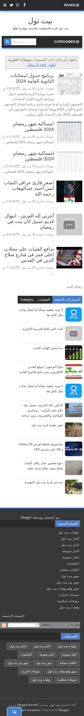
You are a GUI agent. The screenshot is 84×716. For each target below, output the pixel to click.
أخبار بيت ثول (70, 538)
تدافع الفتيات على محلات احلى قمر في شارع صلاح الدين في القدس (29, 254)
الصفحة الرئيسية (13, 616)
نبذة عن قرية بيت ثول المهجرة (44, 482)
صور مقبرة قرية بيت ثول (47, 425)
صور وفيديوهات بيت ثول (62, 588)
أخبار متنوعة (70, 551)
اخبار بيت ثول (70, 545)
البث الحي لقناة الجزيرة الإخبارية (42, 328)
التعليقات (44, 299)
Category (26, 299)
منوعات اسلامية (68, 601)
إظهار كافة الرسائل (41, 65)
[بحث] (7, 41)
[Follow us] (11, 5)
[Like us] (24, 5)
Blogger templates (28, 710)
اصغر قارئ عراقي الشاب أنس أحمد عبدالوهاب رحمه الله (29, 188)
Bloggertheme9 (27, 705)
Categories (65, 41)
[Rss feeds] (5, 5)
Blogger (26, 517)
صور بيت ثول (70, 576)
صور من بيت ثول (67, 582)
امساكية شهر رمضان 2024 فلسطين (33, 126)
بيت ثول (55, 705)
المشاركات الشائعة (67, 299)
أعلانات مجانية (69, 570)
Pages (70, 5)
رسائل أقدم (74, 286)
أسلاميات (73, 563)
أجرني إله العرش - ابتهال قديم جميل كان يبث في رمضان (29, 221)
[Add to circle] (18, 5)
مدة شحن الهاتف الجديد (48, 348)
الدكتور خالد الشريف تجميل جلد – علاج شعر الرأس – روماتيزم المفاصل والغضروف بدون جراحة (42, 410)
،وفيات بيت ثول (68, 532)
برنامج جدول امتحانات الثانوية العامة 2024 (32, 78)
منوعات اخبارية (45, 88)
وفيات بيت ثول (69, 607)
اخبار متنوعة (70, 557)
